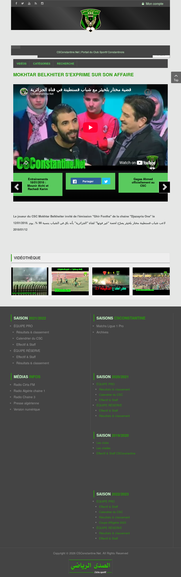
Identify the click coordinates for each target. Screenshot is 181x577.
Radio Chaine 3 (24, 397)
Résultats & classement (32, 332)
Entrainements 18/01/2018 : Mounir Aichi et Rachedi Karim (37, 184)
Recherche (65, 63)
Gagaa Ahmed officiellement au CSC (143, 182)
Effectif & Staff (26, 344)
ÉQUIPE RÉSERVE (27, 350)
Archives (102, 332)
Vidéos (21, 63)
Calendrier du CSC (29, 338)
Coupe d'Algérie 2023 (112, 522)
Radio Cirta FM (24, 384)
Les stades (103, 448)
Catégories (41, 63)
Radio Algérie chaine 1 (29, 390)
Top (176, 80)
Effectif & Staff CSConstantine (115, 453)
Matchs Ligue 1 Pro (110, 326)
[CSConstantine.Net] (90, 20)
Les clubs (102, 443)
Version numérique (27, 409)
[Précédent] (16, 187)
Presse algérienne (26, 403)
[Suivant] (164, 187)
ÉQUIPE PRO (23, 326)
